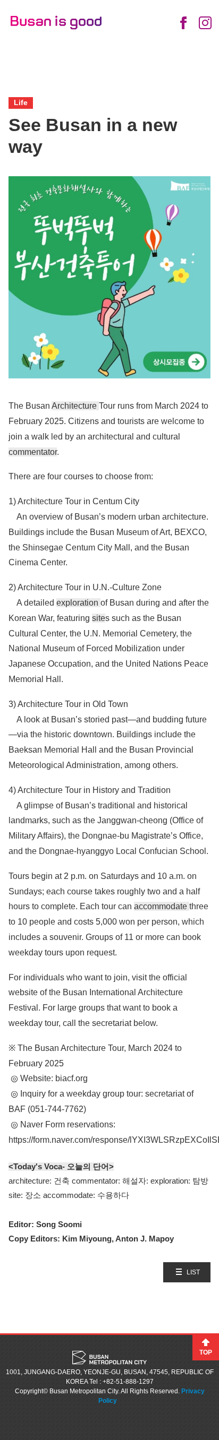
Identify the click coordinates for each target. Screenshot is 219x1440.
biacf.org (71, 1078)
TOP (205, 1352)
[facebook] (183, 23)
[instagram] (205, 22)
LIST (193, 1272)
